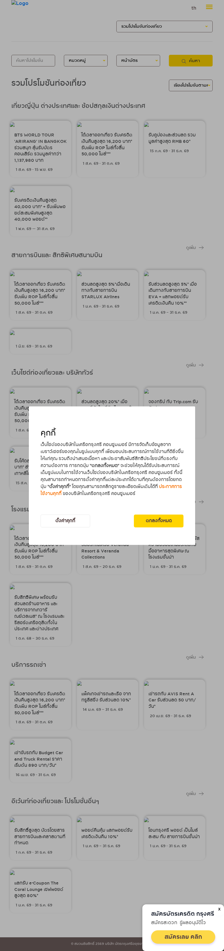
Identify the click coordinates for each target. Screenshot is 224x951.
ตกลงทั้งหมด (159, 520)
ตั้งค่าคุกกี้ (65, 520)
